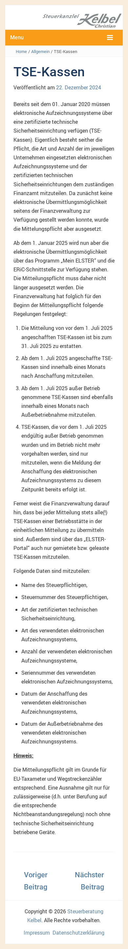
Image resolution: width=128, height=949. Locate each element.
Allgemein (40, 51)
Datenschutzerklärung (78, 932)
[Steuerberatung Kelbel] (64, 20)
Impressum (37, 932)
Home (21, 51)
